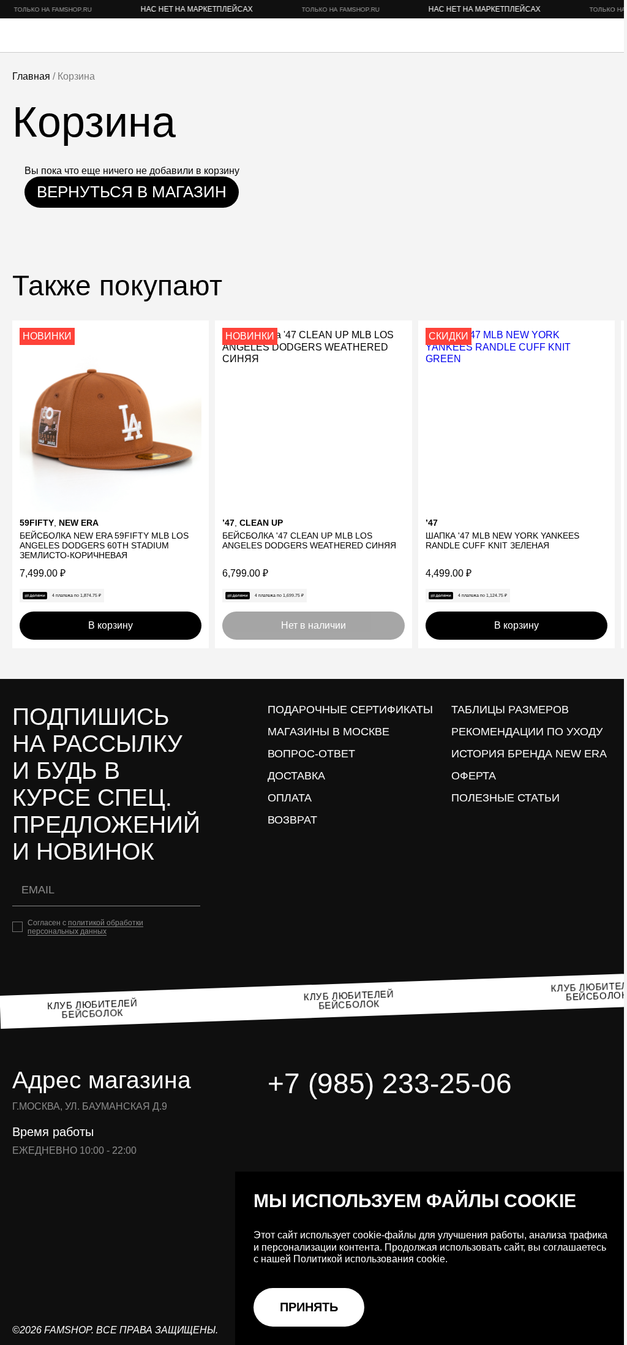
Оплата (290, 798)
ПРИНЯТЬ (309, 1307)
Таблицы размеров (510, 709)
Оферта (473, 776)
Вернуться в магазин (132, 192)
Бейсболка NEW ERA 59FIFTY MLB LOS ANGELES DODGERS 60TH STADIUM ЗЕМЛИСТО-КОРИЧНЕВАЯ (104, 545)
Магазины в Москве (328, 732)
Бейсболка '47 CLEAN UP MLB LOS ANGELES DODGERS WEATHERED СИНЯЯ (309, 540)
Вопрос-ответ (311, 754)
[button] (194, 334)
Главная (31, 76)
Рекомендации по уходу (527, 732)
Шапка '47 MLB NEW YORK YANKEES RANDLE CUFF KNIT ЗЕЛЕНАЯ (502, 540)
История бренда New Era (529, 754)
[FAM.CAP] (61, 35)
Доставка (296, 776)
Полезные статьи (505, 798)
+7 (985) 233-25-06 (390, 1083)
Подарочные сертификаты (350, 709)
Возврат (292, 820)
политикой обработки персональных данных (85, 927)
